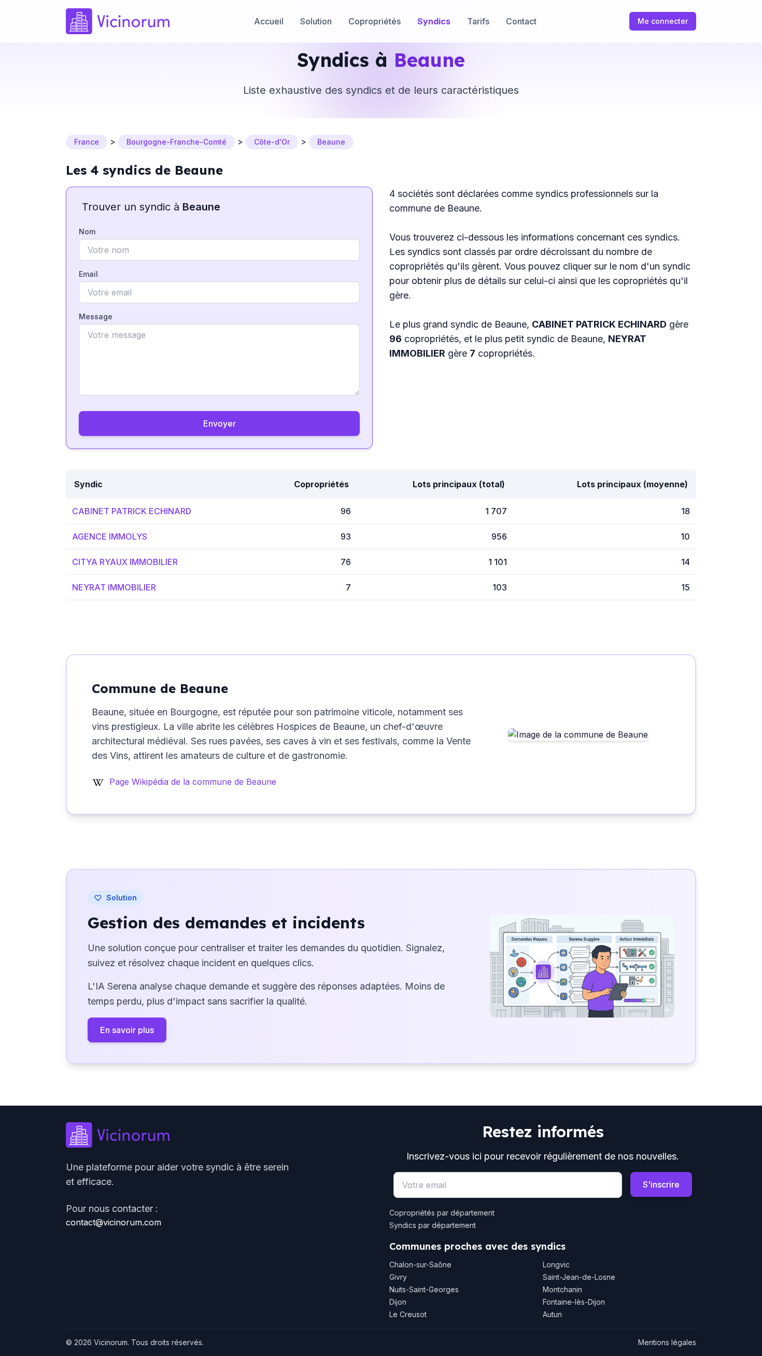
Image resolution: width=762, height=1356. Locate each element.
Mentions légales (667, 1342)
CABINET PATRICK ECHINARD (131, 511)
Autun (552, 1314)
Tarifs (478, 21)
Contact (521, 21)
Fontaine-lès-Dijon (574, 1301)
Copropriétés (374, 21)
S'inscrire (661, 1184)
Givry (398, 1277)
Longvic (556, 1264)
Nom (87, 231)
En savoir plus (127, 1030)
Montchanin (562, 1289)
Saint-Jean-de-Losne (579, 1277)
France (86, 141)
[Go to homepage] (219, 1135)
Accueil (269, 21)
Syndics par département (432, 1225)
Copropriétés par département (442, 1212)
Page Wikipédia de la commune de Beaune (192, 781)
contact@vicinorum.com (113, 1222)
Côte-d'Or (272, 141)
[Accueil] (118, 21)
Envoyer (219, 423)
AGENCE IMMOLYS (109, 536)
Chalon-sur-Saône (420, 1264)
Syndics (433, 21)
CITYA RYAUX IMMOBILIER (125, 562)
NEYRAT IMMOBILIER (114, 587)
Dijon (397, 1301)
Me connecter (663, 21)
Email (88, 274)
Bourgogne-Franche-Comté (176, 141)
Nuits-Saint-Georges (424, 1289)
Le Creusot (408, 1314)
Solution (316, 21)
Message (95, 316)
